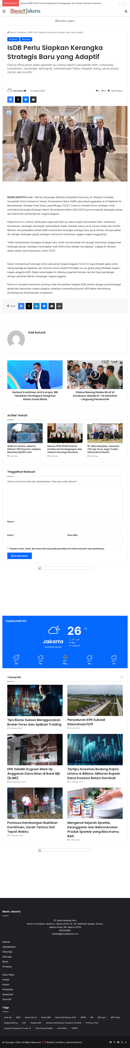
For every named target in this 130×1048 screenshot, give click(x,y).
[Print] (59, 306)
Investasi (7, 966)
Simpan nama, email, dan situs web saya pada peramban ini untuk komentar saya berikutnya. (57, 548)
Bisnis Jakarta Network (70, 1042)
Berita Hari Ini (31, 1017)
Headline (21, 32)
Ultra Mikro (62, 1028)
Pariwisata (7, 989)
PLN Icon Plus (92, 1023)
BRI (91, 1017)
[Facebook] (10, 99)
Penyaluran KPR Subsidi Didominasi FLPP (86, 722)
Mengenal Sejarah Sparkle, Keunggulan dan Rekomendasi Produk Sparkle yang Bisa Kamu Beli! (93, 829)
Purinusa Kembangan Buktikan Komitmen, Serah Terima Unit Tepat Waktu (32, 827)
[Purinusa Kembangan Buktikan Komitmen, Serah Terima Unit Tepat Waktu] (35, 803)
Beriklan (50, 1042)
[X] (18, 99)
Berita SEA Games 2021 (65, 1017)
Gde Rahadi (18, 91)
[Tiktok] (126, 1042)
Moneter (26, 39)
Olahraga (7, 956)
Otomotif (6, 999)
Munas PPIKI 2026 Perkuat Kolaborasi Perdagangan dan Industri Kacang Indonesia (64, 449)
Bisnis (5, 961)
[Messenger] (26, 99)
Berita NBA (46, 1017)
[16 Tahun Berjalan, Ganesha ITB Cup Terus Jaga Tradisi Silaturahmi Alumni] (105, 433)
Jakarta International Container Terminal (63, 1023)
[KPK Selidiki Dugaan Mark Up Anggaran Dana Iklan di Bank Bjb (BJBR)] (35, 749)
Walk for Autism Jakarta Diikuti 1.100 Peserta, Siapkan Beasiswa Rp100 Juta (24, 449)
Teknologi (7, 951)
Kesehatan (7, 994)
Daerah (6, 942)
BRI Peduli (115, 1017)
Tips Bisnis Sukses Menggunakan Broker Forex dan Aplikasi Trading (34, 722)
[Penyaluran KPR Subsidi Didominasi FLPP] (95, 700)
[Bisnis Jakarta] (25, 11)
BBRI (18, 1017)
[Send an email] (25, 91)
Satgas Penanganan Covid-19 (17, 1028)
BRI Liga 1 (102, 1017)
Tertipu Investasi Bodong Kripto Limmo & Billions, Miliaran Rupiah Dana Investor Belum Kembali (93, 773)
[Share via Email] (33, 99)
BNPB (83, 1017)
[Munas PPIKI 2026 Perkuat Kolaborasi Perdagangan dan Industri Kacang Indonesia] (65, 433)
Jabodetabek (9, 947)
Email (11, 535)
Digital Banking (11, 1023)
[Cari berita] (126, 12)
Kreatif (5, 979)
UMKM (75, 1028)
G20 (24, 1023)
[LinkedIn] (36, 306)
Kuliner (5, 984)
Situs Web (72, 535)
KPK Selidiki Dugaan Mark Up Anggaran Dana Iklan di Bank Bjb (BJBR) (33, 773)
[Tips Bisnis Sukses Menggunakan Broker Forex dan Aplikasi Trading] (35, 700)
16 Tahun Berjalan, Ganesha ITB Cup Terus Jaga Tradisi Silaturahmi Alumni (103, 449)
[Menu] (4, 12)
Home (12, 32)
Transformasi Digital (44, 1028)
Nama (11, 521)
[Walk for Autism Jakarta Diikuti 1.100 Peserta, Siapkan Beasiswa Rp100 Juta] (25, 433)
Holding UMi (35, 1023)
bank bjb (8, 1017)
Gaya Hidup (8, 974)
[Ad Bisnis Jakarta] (65, 20)
